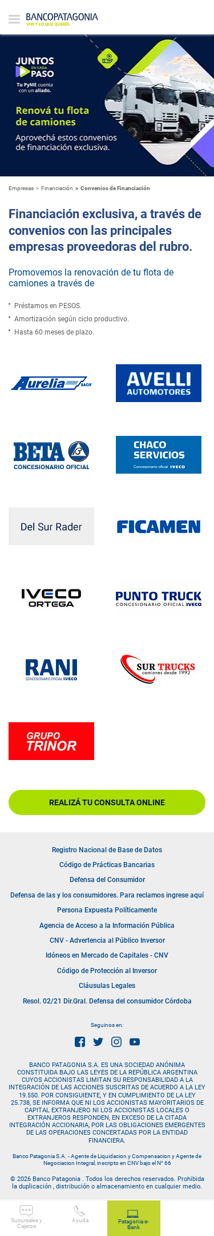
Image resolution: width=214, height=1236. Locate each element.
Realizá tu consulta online (107, 802)
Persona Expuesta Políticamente (107, 910)
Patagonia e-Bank (133, 1224)
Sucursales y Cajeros (26, 1223)
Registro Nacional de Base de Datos (107, 850)
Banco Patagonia (62, 20)
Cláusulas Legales (107, 986)
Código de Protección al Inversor (107, 971)
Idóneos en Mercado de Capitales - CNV (107, 955)
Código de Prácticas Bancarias (107, 865)
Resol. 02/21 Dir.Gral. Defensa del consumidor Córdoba (107, 1001)
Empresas (21, 188)
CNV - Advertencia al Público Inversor (107, 940)
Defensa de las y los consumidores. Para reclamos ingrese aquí (107, 895)
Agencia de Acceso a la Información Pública (107, 926)
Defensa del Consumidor (107, 880)
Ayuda (80, 1220)
